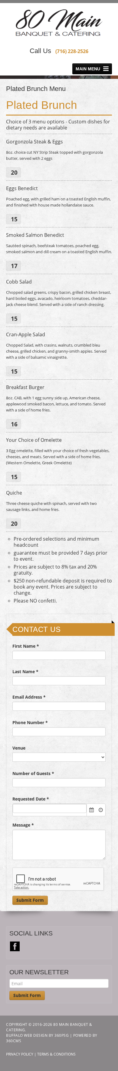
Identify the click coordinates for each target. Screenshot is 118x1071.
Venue (18, 748)
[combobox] (50, 808)
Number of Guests (33, 773)
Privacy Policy (19, 1054)
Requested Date (30, 799)
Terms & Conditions (56, 1054)
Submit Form (30, 900)
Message (23, 825)
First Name (25, 646)
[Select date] (91, 810)
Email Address (29, 697)
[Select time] (100, 810)
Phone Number (30, 722)
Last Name (25, 671)
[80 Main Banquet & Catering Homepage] (59, 22)
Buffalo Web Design (27, 1035)
